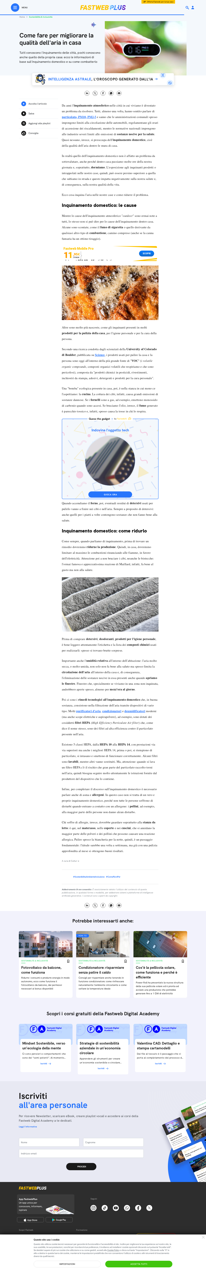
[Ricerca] (187, 7)
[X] (149, 1207)
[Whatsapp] (127, 1207)
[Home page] (103, 7)
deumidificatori (134, 711)
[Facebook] (138, 1207)
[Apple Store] (30, 1219)
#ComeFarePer (113, 876)
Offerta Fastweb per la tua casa (160, 2)
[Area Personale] (192, 8)
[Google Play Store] (59, 1219)
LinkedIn (87, 93)
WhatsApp (111, 93)
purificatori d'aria (88, 711)
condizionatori (112, 711)
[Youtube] (116, 1207)
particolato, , (79, 117)
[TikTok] (105, 1207)
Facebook (103, 93)
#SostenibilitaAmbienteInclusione (89, 876)
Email (119, 93)
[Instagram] (93, 1207)
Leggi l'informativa (28, 1126)
